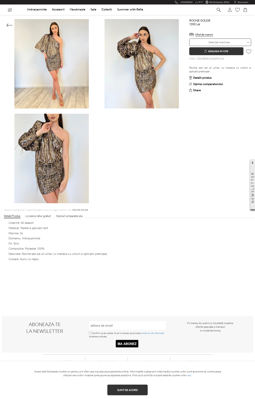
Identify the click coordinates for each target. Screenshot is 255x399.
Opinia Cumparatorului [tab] (69, 216)
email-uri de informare (153, 333)
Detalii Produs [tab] (12, 216)
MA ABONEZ (127, 343)
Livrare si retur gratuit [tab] (38, 216)
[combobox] (220, 42)
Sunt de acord (127, 390)
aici (189, 375)
